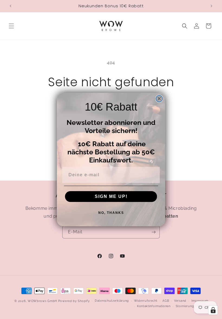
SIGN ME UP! (111, 196)
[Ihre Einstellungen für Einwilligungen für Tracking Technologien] (213, 310)
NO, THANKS (111, 213)
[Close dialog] (159, 98)
